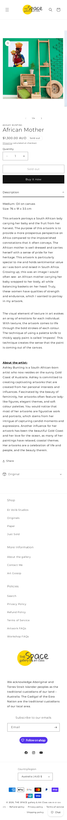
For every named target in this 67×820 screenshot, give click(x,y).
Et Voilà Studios (18, 509)
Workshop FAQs (18, 636)
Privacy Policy (16, 604)
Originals (13, 518)
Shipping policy (35, 812)
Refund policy (16, 807)
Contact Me (15, 565)
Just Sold (13, 534)
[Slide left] (26, 118)
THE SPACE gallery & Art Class (31, 802)
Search (11, 596)
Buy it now (33, 179)
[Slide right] (41, 118)
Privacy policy (35, 807)
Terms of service (55, 807)
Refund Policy (16, 612)
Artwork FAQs (16, 628)
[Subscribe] (55, 727)
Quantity (8, 149)
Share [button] (10, 460)
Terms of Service (18, 620)
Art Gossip (14, 573)
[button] (7, 10)
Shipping (7, 143)
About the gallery (19, 556)
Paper (11, 526)
